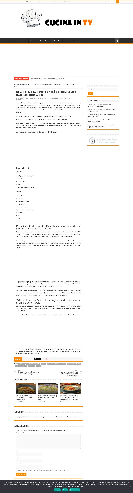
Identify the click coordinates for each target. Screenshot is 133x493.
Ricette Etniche (68, 2)
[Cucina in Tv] (66, 20)
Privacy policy (74, 490)
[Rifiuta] (130, 486)
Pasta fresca (41, 98)
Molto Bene (33, 41)
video (38, 366)
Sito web (18, 464)
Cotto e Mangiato (45, 41)
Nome (18, 451)
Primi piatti (38, 2)
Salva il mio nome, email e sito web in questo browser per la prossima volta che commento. (45, 470)
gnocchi (21, 363)
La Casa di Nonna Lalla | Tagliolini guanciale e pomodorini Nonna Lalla (69, 397)
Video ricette (66, 98)
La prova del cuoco (26, 2)
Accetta (57, 490)
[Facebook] (105, 2)
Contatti (79, 41)
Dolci (75, 2)
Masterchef (57, 41)
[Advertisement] (66, 59)
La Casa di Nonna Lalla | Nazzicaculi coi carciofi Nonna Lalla (25, 397)
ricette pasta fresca (74, 363)
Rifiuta (65, 490)
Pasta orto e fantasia (50, 98)
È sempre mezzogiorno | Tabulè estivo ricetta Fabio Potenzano (47, 78)
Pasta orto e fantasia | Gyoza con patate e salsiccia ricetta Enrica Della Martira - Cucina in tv (50, 417)
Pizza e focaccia (56, 2)
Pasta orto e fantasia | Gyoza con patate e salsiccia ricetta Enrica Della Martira (69, 373)
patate (44, 363)
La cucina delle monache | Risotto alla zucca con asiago (47, 397)
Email (18, 457)
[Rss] (103, 2)
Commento (20, 433)
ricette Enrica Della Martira (56, 363)
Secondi (46, 2)
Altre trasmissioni (69, 41)
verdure (31, 366)
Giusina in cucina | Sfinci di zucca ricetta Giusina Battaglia (28, 372)
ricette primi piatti (21, 366)
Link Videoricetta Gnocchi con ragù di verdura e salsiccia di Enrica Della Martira (48, 315)
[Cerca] (117, 1)
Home (16, 2)
